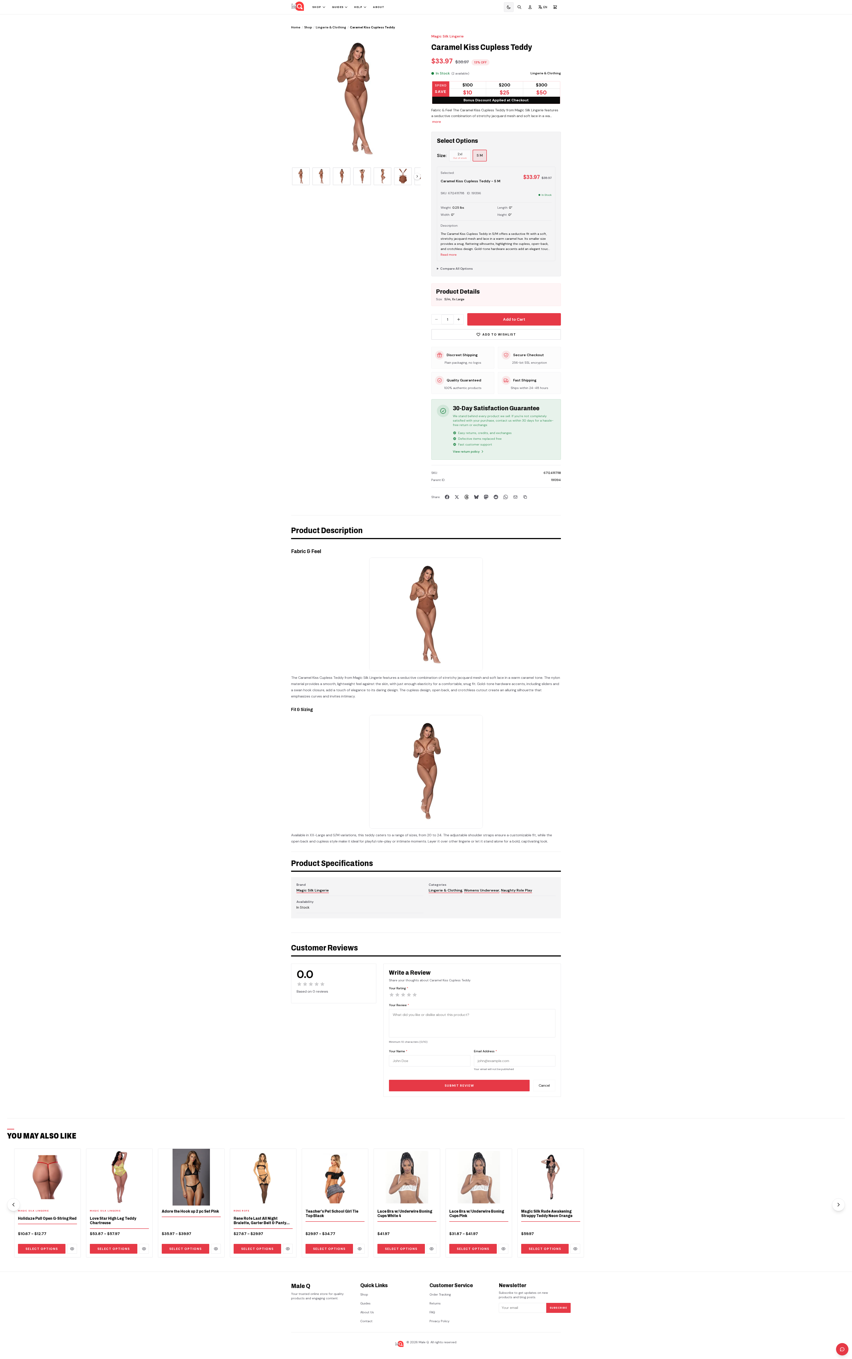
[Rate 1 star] (391, 995)
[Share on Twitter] (457, 497)
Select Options (42, 1249)
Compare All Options (456, 269)
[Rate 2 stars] (397, 995)
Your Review (399, 1005)
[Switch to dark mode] (509, 7)
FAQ (432, 1312)
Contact (366, 1321)
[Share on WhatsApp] (506, 497)
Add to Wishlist (499, 334)
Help (358, 7)
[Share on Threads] (467, 497)
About (378, 7)
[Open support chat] (842, 1349)
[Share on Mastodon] (486, 497)
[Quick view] (72, 1249)
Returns (435, 1303)
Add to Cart (514, 319)
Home (295, 27)
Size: (441, 155)
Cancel (544, 1085)
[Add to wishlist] (74, 1199)
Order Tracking (440, 1294)
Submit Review (459, 1086)
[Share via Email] (515, 497)
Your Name (398, 1051)
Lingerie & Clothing (331, 27)
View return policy (466, 452)
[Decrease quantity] (436, 319)
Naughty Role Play (516, 890)
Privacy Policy (440, 1321)
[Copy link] (525, 497)
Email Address (485, 1051)
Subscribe (558, 1308)
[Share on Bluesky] (476, 497)
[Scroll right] (417, 176)
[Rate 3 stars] (403, 995)
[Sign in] (530, 7)
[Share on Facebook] (447, 497)
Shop (316, 7)
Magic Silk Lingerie (447, 36)
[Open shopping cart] (555, 7)
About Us (367, 1312)
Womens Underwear (481, 890)
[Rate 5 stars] (414, 995)
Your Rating (398, 988)
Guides (338, 7)
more (436, 121)
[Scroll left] (13, 1204)
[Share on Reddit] (496, 497)
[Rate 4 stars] (409, 995)
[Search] (519, 7)
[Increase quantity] (458, 319)
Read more (449, 255)
